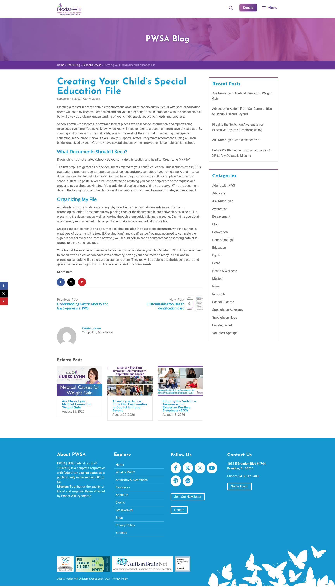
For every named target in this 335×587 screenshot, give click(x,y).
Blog (215, 224)
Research (218, 294)
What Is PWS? (125, 472)
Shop (119, 517)
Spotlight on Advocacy (227, 310)
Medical (217, 279)
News (216, 286)
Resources (123, 487)
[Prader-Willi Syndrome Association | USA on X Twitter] (188, 467)
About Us (122, 495)
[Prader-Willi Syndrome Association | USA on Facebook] (176, 467)
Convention (220, 232)
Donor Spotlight (223, 240)
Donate (248, 8)
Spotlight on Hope (224, 317)
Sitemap (121, 533)
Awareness (219, 209)
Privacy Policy (125, 525)
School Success (92, 65)
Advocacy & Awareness (132, 480)
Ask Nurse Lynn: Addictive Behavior (236, 140)
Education (219, 247)
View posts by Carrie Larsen (97, 332)
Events (120, 502)
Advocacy (219, 193)
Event (216, 263)
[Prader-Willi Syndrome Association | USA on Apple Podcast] (176, 480)
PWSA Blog (73, 65)
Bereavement (221, 216)
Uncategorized (222, 325)
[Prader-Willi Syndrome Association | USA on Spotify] (188, 480)
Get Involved (124, 510)
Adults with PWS (223, 185)
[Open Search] (231, 7)
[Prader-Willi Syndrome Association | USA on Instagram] (200, 467)
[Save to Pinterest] (82, 282)
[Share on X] (71, 282)
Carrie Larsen (91, 98)
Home (60, 65)
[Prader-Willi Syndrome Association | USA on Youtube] (212, 467)
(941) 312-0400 (248, 476)
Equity (216, 255)
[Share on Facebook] (61, 282)
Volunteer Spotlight (225, 333)
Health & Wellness (224, 271)
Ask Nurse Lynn (222, 201)
